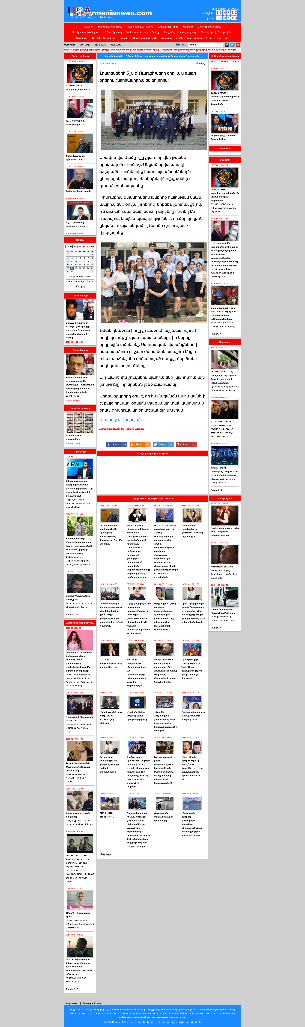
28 (88, 268)
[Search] (220, 45)
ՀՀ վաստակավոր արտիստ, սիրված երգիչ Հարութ (80, 605)
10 (72, 261)
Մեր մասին (72, 1003)
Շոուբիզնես (225, 32)
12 (80, 261)
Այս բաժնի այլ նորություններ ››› (152, 498)
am (210, 38)
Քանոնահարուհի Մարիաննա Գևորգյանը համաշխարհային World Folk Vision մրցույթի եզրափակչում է (79, 546)
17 (72, 264)
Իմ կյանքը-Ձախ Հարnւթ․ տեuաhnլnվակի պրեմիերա (79, 822)
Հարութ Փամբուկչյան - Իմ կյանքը (78, 815)
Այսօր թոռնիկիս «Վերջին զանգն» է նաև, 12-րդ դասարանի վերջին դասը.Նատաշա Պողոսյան (192, 669)
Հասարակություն (168, 26)
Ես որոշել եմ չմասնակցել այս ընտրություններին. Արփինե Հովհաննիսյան (110, 764)
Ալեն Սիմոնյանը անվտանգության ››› (77, 224)
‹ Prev (72, 276)
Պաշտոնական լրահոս (140, 26)
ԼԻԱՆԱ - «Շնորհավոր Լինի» (78, 914)
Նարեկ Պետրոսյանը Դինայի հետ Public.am (223, 611)
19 (80, 264)
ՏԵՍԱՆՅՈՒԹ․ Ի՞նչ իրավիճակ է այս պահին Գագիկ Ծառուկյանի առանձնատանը (224, 377)
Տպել (202, 63)
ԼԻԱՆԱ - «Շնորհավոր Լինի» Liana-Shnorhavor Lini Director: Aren (80, 924)
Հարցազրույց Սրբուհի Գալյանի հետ (223, 137)
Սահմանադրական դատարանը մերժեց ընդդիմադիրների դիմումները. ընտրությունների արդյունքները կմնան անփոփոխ (111, 614)
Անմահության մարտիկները (74, 437)
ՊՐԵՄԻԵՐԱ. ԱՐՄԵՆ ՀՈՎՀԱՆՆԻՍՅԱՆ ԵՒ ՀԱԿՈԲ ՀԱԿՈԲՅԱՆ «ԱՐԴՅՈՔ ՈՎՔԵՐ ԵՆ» (80, 876)
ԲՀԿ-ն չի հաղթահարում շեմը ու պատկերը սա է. (111, 663)
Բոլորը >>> (72, 614)
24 (72, 268)
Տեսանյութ (207, 32)
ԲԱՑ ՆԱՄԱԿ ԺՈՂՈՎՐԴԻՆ (107, 815)
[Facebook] (227, 44)
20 (84, 264)
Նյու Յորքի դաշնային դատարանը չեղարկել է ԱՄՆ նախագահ (222, 273)
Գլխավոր (88, 26)
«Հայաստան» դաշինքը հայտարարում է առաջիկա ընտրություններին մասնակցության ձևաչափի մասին (192, 824)
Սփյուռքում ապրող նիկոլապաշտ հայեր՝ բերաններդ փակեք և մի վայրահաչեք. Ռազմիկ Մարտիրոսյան (79, 488)
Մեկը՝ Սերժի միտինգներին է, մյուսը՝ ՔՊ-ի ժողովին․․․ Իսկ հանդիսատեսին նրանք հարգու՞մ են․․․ (192, 768)
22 (92, 264)
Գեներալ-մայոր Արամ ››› (79, 191)
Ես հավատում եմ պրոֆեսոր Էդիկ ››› (75, 157)
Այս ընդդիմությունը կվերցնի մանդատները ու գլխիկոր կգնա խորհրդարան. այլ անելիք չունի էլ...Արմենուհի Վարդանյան (165, 616)
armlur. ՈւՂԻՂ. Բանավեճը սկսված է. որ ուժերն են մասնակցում (224, 471)
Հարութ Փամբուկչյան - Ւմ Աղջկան (78, 597)
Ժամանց (166, 38)
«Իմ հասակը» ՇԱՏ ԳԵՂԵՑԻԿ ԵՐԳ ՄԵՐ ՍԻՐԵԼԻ (76, 778)
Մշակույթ (81, 38)
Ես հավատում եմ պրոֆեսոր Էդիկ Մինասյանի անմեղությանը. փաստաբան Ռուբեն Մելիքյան (111, 534)
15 (92, 261)
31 (72, 271)
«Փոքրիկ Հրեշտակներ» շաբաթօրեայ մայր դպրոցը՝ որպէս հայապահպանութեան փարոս (166, 721)
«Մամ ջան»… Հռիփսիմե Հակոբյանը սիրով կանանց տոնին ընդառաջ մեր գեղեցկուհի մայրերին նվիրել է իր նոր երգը (79, 661)
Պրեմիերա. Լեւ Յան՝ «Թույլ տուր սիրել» (222, 568)
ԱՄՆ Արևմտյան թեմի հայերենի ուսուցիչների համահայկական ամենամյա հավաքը (223, 313)
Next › (88, 276)
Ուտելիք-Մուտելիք (103, 38)
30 (68, 271)
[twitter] (232, 44)
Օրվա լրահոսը (80, 56)
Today (80, 276)
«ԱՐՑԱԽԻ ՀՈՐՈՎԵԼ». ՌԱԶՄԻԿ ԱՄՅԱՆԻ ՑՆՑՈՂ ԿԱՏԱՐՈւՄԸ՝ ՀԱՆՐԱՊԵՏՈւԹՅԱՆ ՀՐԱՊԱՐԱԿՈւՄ (223, 429)
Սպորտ (123, 38)
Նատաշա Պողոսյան (121, 419)
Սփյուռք (188, 26)
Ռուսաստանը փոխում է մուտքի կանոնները (163, 817)
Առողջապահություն (145, 38)
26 (80, 268)
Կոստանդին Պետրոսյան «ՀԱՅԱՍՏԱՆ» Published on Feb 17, (79, 728)
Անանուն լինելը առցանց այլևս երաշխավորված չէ (137, 716)
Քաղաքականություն (110, 26)
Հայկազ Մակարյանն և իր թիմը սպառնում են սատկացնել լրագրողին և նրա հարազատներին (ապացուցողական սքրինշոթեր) (80, 386)
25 (76, 268)
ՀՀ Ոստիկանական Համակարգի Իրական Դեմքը (131, 32)
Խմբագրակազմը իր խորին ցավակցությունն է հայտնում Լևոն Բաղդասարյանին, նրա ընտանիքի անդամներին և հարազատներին (165, 770)
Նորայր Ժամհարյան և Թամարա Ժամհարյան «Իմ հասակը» (78, 767)
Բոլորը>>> (216, 333)
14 (88, 261)
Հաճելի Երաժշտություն (190, 38)
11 (76, 261)
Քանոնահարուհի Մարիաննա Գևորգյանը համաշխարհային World (78, 561)
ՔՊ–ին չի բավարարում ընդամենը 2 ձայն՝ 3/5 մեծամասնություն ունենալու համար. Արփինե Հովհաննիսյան (137, 672)
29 (92, 268)
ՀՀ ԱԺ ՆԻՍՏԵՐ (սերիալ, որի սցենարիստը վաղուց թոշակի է (223, 208)
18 (76, 264)
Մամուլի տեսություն (209, 26)
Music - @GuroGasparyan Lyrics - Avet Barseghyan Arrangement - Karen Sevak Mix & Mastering (79, 680)
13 (84, 261)
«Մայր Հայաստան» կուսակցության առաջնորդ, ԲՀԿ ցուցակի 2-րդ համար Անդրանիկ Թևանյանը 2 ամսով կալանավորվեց (165, 670)
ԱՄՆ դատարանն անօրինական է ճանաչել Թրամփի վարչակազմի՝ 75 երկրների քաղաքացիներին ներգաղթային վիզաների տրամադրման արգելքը (224, 254)
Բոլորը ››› (106, 854)
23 (68, 268)
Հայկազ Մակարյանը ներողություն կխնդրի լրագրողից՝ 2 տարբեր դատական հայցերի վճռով (78, 330)
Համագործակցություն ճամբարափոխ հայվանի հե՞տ (193, 716)
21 (88, 264)
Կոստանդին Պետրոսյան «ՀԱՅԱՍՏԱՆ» (79, 719)
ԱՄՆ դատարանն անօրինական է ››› (75, 122)
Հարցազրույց (188, 32)
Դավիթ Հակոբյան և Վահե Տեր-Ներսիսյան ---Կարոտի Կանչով (225, 532)
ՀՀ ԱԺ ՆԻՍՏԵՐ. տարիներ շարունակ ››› (78, 87)
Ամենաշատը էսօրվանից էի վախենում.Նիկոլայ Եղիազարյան (192, 531)
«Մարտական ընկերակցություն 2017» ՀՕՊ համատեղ (78, 978)
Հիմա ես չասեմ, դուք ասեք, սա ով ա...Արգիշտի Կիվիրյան (111, 718)
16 (68, 264)
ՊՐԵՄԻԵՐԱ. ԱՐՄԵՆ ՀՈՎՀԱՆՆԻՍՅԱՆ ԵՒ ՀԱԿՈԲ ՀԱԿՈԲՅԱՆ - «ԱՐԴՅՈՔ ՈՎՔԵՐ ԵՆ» (78, 861)
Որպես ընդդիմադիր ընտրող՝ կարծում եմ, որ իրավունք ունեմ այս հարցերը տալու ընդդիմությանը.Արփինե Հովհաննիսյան (193, 613)
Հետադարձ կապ (92, 1003)
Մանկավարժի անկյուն (85, 32)
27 (84, 268)
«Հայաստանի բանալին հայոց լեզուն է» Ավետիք (223, 324)
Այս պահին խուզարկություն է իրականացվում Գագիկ (225, 388)
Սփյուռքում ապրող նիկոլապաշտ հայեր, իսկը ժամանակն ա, (79, 503)
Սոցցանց (169, 32)
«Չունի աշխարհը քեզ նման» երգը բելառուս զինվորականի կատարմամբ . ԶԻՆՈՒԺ (79, 965)
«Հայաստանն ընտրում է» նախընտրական (223, 481)
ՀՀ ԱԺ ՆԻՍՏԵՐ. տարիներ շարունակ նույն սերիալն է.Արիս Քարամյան (225, 98)
